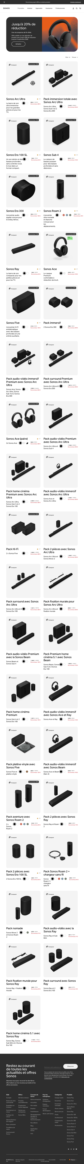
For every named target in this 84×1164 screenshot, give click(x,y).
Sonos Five (70, 1136)
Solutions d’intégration (46, 1100)
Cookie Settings (45, 1161)
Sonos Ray (70, 1111)
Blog (32, 1126)
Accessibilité (52, 1159)
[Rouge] (63, 215)
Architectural (59, 1117)
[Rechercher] (76, 8)
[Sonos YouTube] (76, 1149)
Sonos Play (70, 1098)
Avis (32, 1133)
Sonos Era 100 (71, 1114)
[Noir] (23, 103)
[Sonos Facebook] (68, 1149)
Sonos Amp (70, 1139)
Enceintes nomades (58, 1104)
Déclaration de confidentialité (36, 1159)
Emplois (33, 1108)
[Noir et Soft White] (27, 443)
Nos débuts (34, 1123)
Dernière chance (23, 1098)
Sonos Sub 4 (71, 1130)
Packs (56, 1114)
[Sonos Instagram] (71, 1149)
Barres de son (59, 1111)
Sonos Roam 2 (71, 1124)
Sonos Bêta (21, 1115)
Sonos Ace (70, 1101)
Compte (8, 1098)
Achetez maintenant (75, 2)
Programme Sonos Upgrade (23, 1106)
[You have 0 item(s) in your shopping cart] (80, 8)
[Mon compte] (73, 8)
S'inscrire (70, 1066)
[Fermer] (4, 2)
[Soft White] (64, 273)
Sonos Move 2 (71, 1127)
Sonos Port (70, 1142)
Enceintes (58, 1101)
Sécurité (18, 1161)
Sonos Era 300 (71, 1120)
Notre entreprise (36, 1099)
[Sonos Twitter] (74, 1149)
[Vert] (70, 215)
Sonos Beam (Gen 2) (71, 1107)
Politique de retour (10, 1116)
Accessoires (58, 1125)
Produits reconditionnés (23, 1101)
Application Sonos (34, 1129)
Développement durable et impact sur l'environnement (36, 1117)
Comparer (14, 65)
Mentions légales (20, 1159)
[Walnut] (27, 771)
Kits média (34, 1105)
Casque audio (59, 1098)
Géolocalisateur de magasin (11, 1120)
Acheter (18, 44)
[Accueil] (6, 8)
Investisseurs (34, 1111)
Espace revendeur (46, 1105)
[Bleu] (67, 215)
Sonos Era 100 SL (72, 1117)
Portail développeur (47, 1110)
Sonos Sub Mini (71, 1133)
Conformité (63, 1159)
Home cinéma (59, 1108)
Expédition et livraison (10, 1106)
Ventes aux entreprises (22, 1111)
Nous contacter (11, 1124)
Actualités (34, 1102)
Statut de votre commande (11, 1101)
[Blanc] (27, 103)
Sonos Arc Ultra (72, 1104)
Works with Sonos (48, 1114)
